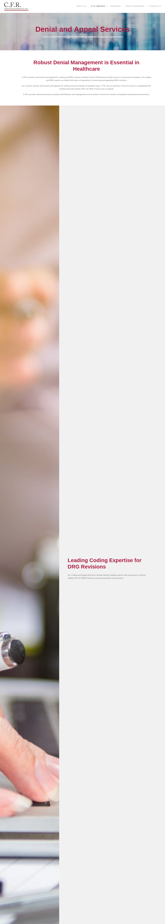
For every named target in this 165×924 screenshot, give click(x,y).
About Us (81, 6)
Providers (115, 6)
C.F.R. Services (98, 6)
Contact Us (155, 6)
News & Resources (135, 6)
